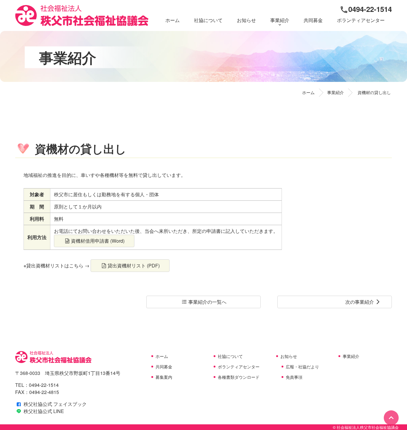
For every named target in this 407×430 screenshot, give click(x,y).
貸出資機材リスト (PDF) (134, 265)
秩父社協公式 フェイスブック (54, 404)
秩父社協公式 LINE (43, 411)
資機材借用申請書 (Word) (98, 240)
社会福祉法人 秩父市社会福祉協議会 (81, 15)
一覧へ (203, 301)
